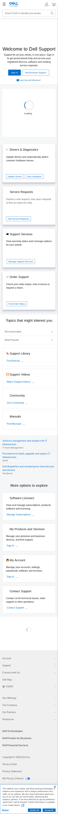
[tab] (29, 332)
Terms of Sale (9, 764)
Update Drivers (15, 176)
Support (6, 665)
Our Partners (9, 712)
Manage (5, 810)
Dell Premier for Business (16, 738)
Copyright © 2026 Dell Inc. (16, 757)
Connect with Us (11, 672)
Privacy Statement (12, 771)
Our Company (9, 705)
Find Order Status (16, 304)
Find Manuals (14, 424)
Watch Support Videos (18, 382)
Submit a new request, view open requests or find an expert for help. (28, 201)
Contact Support (15, 607)
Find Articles (13, 361)
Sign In (10, 545)
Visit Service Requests (18, 219)
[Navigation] (4, 4)
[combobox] (29, 13)
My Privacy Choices (13, 778)
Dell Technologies (12, 731)
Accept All (49, 810)
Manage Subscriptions (19, 514)
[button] (46, 4)
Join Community (15, 403)
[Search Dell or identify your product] (52, 13)
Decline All (34, 810)
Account (6, 658)
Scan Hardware (34, 176)
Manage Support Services (20, 261)
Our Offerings (9, 698)
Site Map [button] (7, 679)
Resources (8, 719)
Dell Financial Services (15, 745)
